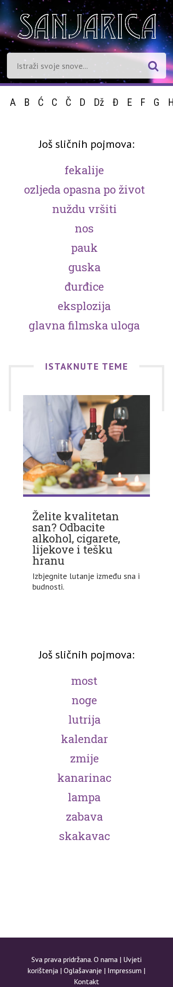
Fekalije (84, 170)
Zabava (84, 816)
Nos (84, 228)
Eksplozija (84, 306)
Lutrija (84, 719)
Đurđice (84, 286)
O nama (106, 959)
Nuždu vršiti (84, 208)
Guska (84, 267)
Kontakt (86, 981)
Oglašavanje (83, 970)
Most (84, 680)
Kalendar (84, 738)
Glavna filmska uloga (84, 325)
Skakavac (84, 836)
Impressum (124, 970)
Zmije (84, 758)
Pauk (84, 247)
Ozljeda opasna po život (84, 189)
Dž (99, 102)
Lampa (84, 797)
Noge (84, 700)
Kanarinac (84, 777)
